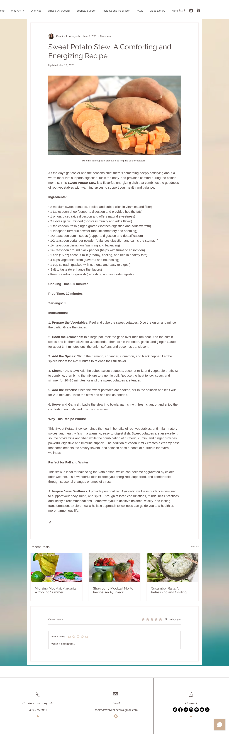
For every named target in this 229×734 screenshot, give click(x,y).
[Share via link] (50, 522)
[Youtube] (202, 709)
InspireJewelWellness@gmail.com (116, 709)
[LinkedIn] (186, 709)
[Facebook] (180, 709)
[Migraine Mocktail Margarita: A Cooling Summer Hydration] (56, 567)
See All (195, 546)
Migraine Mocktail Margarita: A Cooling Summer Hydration (56, 590)
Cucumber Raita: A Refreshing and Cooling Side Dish (169, 590)
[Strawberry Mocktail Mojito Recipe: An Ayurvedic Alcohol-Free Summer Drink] (114, 567)
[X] (207, 709)
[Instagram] (191, 709)
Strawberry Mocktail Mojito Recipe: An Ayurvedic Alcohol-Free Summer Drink (114, 590)
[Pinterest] (196, 709)
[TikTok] (175, 709)
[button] (198, 10)
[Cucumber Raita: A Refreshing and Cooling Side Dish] (172, 567)
